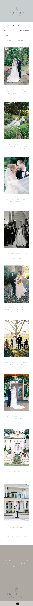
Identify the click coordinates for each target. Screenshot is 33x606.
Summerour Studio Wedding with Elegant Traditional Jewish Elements (16, 309)
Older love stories (16, 539)
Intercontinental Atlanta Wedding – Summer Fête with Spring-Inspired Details (16, 91)
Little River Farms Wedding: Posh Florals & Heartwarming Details (16, 201)
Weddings (16, 86)
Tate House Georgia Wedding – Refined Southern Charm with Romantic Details (16, 146)
